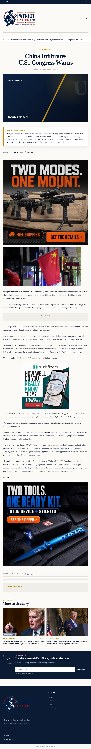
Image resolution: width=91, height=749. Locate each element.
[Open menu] (45, 34)
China (6, 295)
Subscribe (81, 669)
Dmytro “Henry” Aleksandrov (17, 292)
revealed (53, 292)
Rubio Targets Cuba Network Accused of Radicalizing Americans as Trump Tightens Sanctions (67, 642)
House (84, 292)
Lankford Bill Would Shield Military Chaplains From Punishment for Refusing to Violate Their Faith (23, 642)
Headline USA (37, 292)
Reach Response (49, 746)
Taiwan (47, 432)
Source (6, 477)
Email (21, 152)
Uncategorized (45, 49)
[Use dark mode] (86, 2)
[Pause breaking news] (86, 39)
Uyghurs (44, 452)
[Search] (86, 18)
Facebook (15, 152)
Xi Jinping (36, 308)
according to (63, 308)
